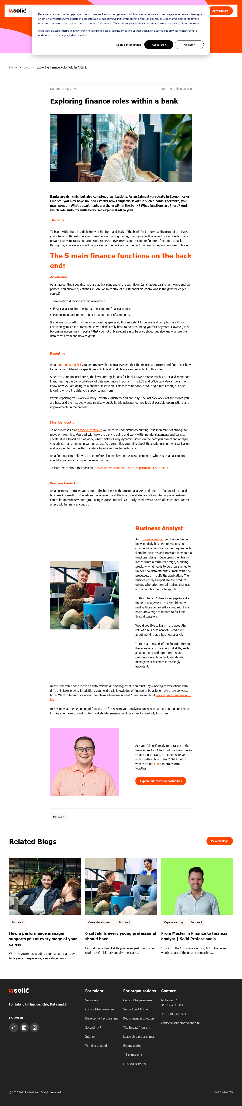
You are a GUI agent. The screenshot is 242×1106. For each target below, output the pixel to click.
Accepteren (159, 44)
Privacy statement (223, 1091)
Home (13, 67)
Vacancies (91, 1000)
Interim (90, 1036)
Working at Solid (96, 1046)
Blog (26, 67)
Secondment (93, 1027)
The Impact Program (136, 1027)
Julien (157, 764)
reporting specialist (69, 365)
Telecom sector (132, 1055)
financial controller (90, 430)
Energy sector (132, 1046)
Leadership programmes (138, 1036)
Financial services (134, 1064)
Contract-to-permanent (100, 1009)
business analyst (152, 539)
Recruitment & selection (138, 1018)
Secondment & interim (137, 1009)
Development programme (101, 1018)
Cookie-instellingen (128, 44)
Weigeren (189, 44)
